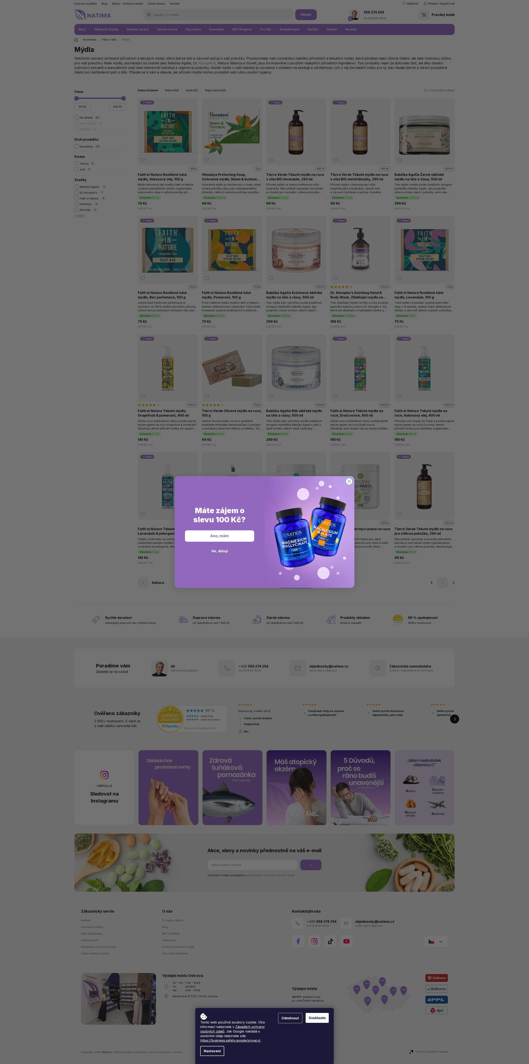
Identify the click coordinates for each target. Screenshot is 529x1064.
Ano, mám (219, 536)
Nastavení (212, 1051)
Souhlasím (317, 1018)
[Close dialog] (349, 481)
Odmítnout (290, 1018)
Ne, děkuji (220, 551)
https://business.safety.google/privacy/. (230, 1040)
